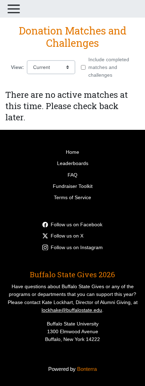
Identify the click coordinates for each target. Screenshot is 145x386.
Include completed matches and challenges (108, 67)
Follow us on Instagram (77, 247)
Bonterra (87, 369)
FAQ (72, 175)
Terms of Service (72, 197)
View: (17, 67)
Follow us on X (67, 236)
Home (72, 152)
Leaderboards (72, 163)
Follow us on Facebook (76, 224)
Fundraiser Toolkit (73, 186)
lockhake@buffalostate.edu (72, 310)
